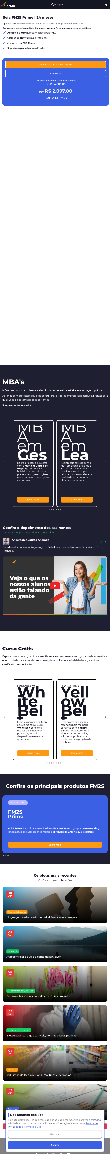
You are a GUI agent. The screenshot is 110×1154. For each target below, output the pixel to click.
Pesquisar (59, 4)
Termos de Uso (32, 1126)
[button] (105, 461)
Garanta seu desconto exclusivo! (55, 64)
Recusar (55, 1134)
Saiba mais (55, 73)
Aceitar (55, 1145)
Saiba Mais (77, 499)
